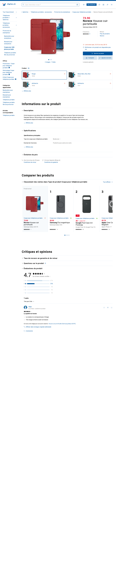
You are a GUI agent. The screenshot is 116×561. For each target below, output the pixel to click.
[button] (98, 45)
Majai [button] (30, 307)
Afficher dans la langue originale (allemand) (38, 327)
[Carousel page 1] (48, 59)
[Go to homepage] (9, 4)
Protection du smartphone (7, 32)
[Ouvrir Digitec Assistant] (99, 4)
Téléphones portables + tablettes (6, 17)
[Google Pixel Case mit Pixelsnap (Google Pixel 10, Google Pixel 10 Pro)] (87, 209)
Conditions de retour (30, 162)
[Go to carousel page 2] (66, 235)
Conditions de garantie (51, 162)
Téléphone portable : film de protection (10, 54)
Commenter (29, 331)
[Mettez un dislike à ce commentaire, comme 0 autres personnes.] (112, 308)
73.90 (86, 18)
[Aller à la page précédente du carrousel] (24, 209)
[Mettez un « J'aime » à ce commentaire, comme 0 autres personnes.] (104, 308)
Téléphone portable (9, 100)
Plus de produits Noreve (105, 34)
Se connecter (92, 4)
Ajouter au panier (99, 53)
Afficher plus (27, 91)
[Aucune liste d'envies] (107, 4)
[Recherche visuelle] (77, 4)
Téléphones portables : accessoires (6, 25)
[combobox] (31, 301)
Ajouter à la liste (106, 58)
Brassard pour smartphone (8, 43)
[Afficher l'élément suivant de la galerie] (79, 36)
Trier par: (26, 301)
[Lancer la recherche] (23, 4)
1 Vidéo (53, 62)
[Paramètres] (83, 4)
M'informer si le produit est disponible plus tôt (98, 48)
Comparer (91, 58)
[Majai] (34, 307)
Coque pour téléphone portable (9, 48)
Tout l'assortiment (8, 12)
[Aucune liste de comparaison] (103, 4)
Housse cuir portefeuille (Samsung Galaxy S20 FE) (62, 323)
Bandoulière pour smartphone (9, 37)
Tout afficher (107, 182)
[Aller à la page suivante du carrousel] (109, 209)
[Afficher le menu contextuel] (100, 307)
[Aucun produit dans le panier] (111, 4)
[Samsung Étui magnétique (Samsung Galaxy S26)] (61, 209)
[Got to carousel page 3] (51, 59)
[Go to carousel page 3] (67, 235)
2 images (47, 62)
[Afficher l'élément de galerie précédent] (21, 36)
